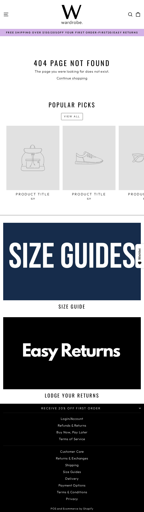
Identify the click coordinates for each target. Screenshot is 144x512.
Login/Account (72, 419)
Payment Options (72, 485)
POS (53, 508)
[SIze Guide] (72, 261)
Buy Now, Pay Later (71, 432)
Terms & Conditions (72, 492)
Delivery (72, 478)
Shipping (72, 465)
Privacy (72, 499)
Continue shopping (72, 78)
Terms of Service (72, 439)
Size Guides (72, 472)
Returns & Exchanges (72, 458)
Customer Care (72, 451)
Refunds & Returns (72, 425)
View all (72, 116)
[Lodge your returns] (72, 353)
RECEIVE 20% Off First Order (71, 408)
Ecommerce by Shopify (78, 508)
